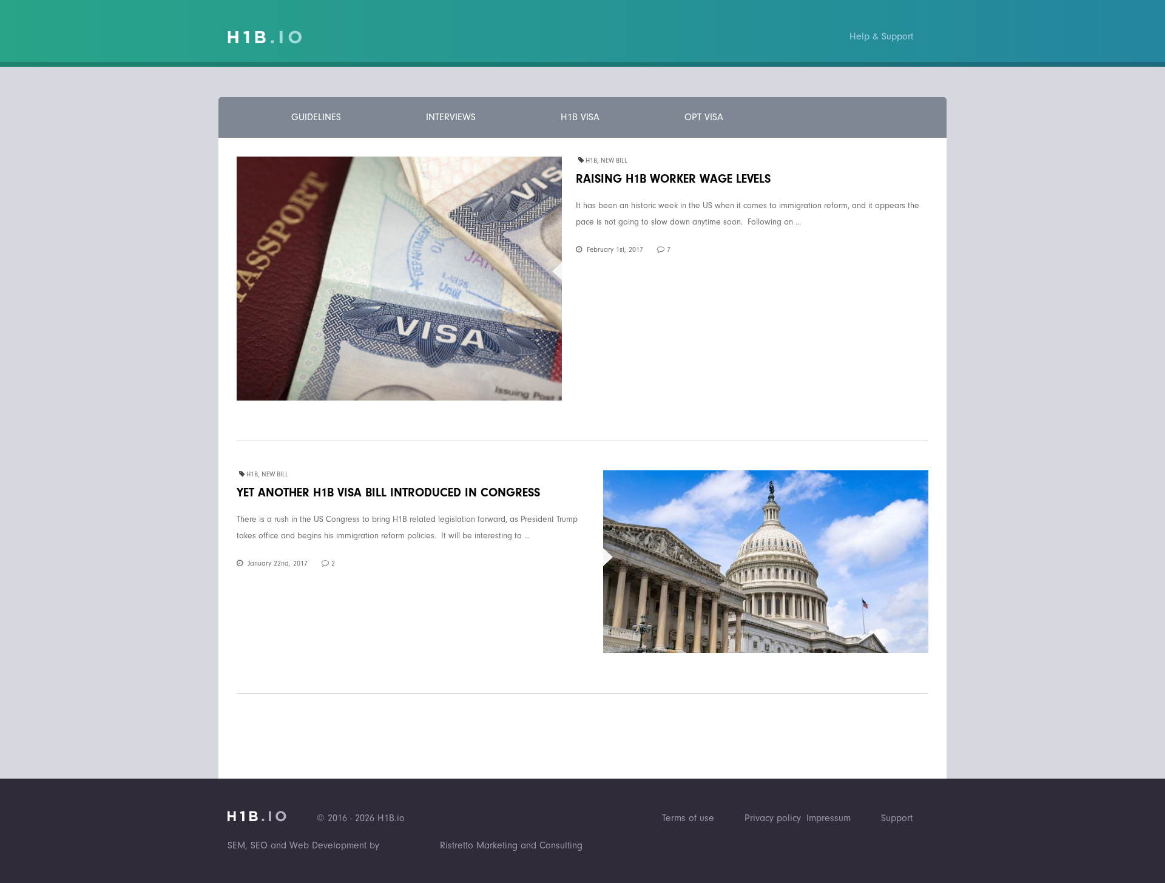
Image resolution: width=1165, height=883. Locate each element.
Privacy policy (773, 818)
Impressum (828, 818)
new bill (614, 160)
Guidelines (316, 117)
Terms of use (688, 818)
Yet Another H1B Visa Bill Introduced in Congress (388, 492)
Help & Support (881, 36)
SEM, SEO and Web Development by (303, 845)
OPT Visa (703, 117)
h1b (591, 160)
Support (897, 818)
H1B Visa (580, 117)
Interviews (451, 117)
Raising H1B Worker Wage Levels (673, 179)
